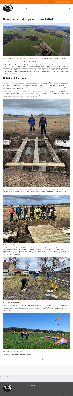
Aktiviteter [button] (36, 8)
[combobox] (63, 2)
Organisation (53, 8)
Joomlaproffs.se (66, 395)
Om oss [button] (62, 8)
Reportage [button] (44, 8)
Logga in (51, 1)
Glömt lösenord (31, 385)
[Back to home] (8, 8)
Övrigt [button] (68, 8)
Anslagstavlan (27, 8)
